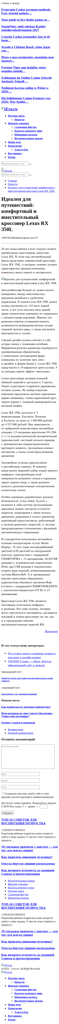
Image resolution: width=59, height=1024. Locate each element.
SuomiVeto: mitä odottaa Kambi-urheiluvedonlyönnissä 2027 (23, 28)
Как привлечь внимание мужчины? (27, 857)
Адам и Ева (21, 149)
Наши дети (14, 142)
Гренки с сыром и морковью (18, 722)
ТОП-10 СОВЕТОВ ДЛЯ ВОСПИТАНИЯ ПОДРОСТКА (23, 821)
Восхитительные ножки (28, 138)
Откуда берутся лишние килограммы (28, 863)
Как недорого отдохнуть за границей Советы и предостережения (27, 872)
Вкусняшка (15, 153)
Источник (51, 631)
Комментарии (15, 729)
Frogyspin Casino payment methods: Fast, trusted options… (26, 11)
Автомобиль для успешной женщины (19, 694)
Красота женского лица (28, 131)
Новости (19, 119)
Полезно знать (16, 116)
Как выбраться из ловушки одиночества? (26, 707)
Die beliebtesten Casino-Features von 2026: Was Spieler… (25, 99)
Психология (15, 146)
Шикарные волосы (25, 134)
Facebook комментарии (20, 732)
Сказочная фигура (25, 127)
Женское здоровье (18, 123)
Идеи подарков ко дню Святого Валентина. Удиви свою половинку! (27, 715)
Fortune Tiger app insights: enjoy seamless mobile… (23, 69)
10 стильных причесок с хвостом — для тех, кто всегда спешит (29, 848)
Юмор (11, 157)
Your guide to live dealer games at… (25, 19)
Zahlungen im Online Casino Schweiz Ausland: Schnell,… (26, 79)
